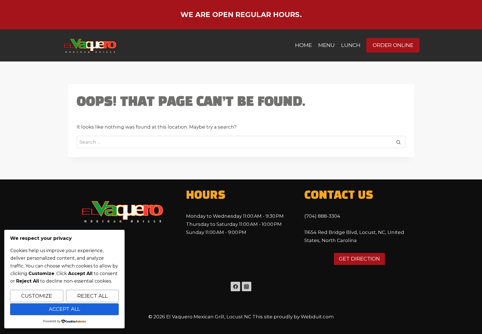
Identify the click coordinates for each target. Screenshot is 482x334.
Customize (36, 296)
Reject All (92, 296)
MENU (326, 45)
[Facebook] (235, 286)
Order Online (393, 45)
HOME (303, 45)
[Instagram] (246, 286)
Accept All (64, 309)
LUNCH (350, 45)
